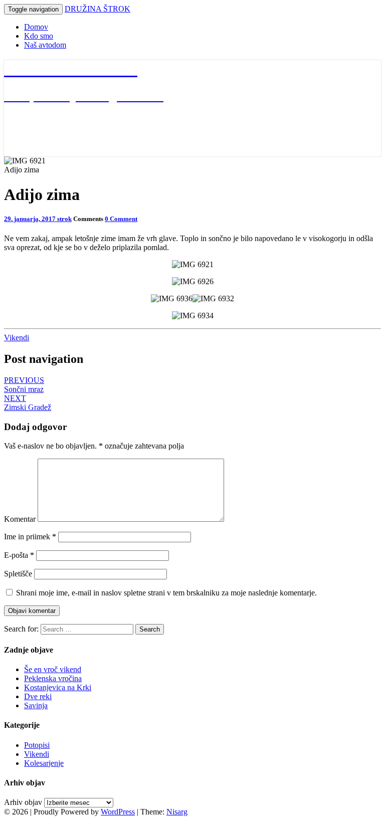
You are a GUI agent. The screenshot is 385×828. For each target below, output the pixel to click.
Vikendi (16, 337)
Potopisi (37, 745)
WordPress (118, 811)
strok (64, 219)
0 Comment (121, 219)
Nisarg (176, 811)
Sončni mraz (24, 384)
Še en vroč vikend (52, 669)
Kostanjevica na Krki (57, 687)
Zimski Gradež (27, 402)
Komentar (20, 519)
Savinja (36, 705)
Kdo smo (38, 36)
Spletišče (18, 573)
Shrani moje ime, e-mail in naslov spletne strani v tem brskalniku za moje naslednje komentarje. (166, 592)
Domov (36, 27)
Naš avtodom (45, 45)
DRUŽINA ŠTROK (97, 9)
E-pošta (19, 555)
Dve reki (38, 696)
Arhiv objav (23, 802)
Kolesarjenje (44, 763)
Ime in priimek (30, 536)
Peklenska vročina (53, 678)
